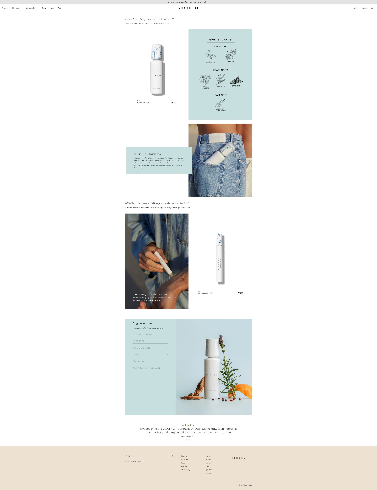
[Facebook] (234, 458)
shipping (209, 459)
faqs (208, 466)
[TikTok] (244, 458)
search (355, 8)
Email (128, 456)
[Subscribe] (172, 456)
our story (183, 466)
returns (209, 463)
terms (208, 473)
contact (209, 456)
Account (364, 8)
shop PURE (184, 459)
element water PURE (205, 293)
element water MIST (144, 103)
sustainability (185, 470)
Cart (372, 8)
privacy (209, 470)
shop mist (183, 456)
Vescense (248, 485)
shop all (183, 463)
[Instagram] (239, 458)
